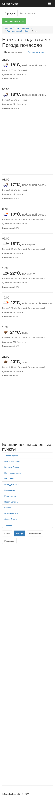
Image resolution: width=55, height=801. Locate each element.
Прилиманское (11, 513)
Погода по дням (36, 51)
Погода (19, 533)
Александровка (11, 455)
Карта (7, 533)
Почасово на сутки (13, 51)
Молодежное (10, 495)
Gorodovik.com (10, 3)
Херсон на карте (14, 21)
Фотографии (35, 533)
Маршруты (9, 540)
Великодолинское (12, 472)
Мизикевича (9, 490)
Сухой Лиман (10, 519)
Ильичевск (9, 478)
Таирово (8, 524)
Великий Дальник (12, 467)
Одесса (7, 507)
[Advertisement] (27, 144)
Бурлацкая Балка (12, 461)
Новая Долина (11, 501)
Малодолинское (11, 484)
